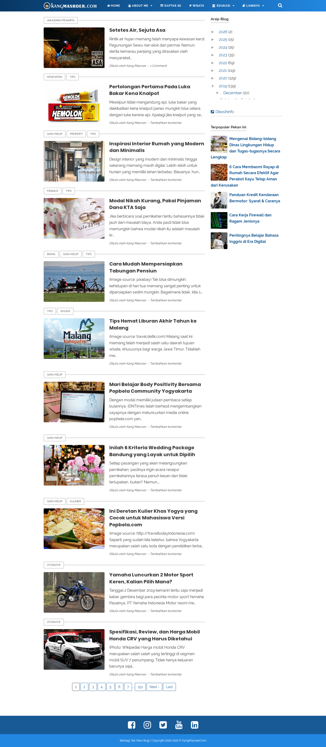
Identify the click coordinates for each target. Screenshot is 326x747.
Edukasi (223, 5)
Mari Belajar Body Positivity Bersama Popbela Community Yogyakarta (155, 388)
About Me (139, 5)
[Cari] (280, 5)
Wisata (198, 5)
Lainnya (252, 5)
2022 (223, 63)
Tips (72, 76)
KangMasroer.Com (194, 740)
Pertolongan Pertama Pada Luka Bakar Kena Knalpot (149, 90)
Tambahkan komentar (166, 123)
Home (115, 5)
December (233, 93)
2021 (223, 70)
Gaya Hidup (54, 134)
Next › (154, 687)
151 (140, 687)
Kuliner (75, 501)
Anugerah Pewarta (60, 20)
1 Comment (158, 66)
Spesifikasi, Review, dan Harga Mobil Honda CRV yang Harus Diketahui (154, 635)
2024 (223, 47)
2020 (223, 78)
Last (169, 687)
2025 (223, 39)
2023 (223, 55)
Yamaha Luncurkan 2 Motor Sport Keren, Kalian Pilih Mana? (151, 578)
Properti (76, 134)
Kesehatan (54, 76)
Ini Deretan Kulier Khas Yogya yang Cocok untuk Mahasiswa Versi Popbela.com (153, 518)
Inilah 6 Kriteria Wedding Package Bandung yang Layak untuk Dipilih (152, 451)
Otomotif (54, 565)
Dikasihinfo (225, 112)
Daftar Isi (172, 5)
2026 (223, 32)
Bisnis (51, 254)
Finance (52, 191)
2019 (223, 86)
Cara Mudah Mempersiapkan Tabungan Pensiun (146, 267)
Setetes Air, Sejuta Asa (137, 30)
